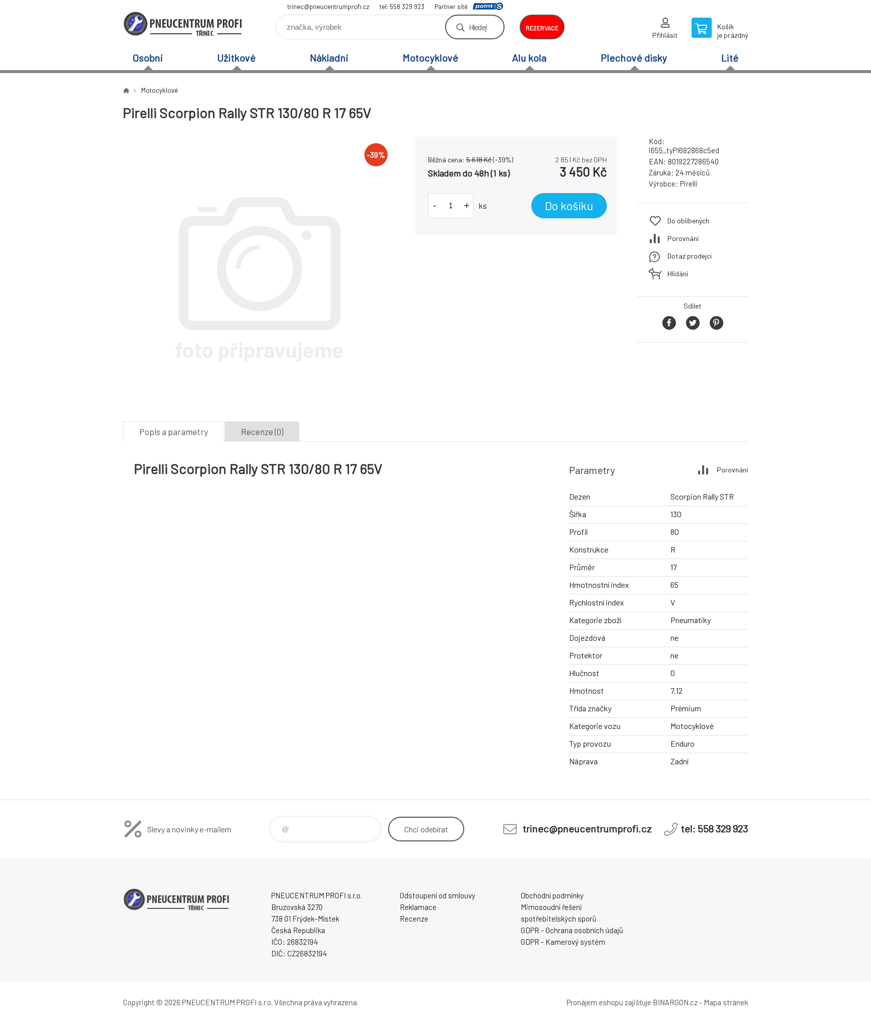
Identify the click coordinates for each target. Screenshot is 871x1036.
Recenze (414, 918)
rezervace (542, 27)
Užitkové (236, 57)
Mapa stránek (726, 1002)
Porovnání (683, 238)
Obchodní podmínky (552, 895)
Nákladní (329, 57)
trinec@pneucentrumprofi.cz (328, 7)
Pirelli (689, 183)
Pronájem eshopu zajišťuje (609, 1002)
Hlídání (677, 273)
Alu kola (529, 57)
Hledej (478, 27)
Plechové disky (634, 57)
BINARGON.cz (675, 1002)
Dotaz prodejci (689, 256)
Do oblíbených (688, 220)
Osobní (148, 57)
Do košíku (569, 206)
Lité (729, 57)
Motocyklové (430, 57)
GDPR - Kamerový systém (563, 941)
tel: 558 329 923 (402, 7)
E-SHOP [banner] (183, 23)
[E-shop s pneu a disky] (126, 90)
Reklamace (418, 906)
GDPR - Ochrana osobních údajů (572, 930)
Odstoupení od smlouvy (437, 895)
